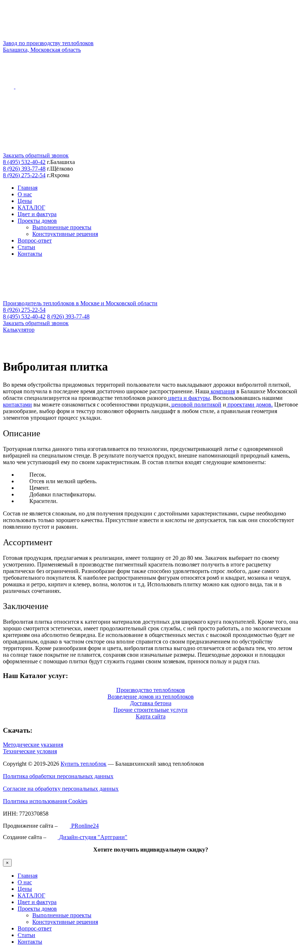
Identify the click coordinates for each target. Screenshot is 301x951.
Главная (27, 188)
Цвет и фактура (37, 214)
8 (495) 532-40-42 (24, 162)
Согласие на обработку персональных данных (61, 789)
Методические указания (33, 745)
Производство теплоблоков (150, 690)
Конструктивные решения (65, 234)
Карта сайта (151, 716)
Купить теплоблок (83, 764)
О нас (25, 194)
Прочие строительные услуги (150, 710)
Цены (25, 201)
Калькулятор (19, 330)
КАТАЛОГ (31, 207)
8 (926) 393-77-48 (24, 168)
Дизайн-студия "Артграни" (92, 837)
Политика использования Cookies (45, 801)
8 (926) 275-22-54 (24, 175)
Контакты (30, 254)
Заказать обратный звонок (36, 155)
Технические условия (30, 751)
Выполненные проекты (61, 227)
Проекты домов (37, 221)
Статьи (26, 247)
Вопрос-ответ (35, 240)
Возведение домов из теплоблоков (151, 696)
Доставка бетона (150, 703)
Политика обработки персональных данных (58, 776)
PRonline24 (84, 826)
